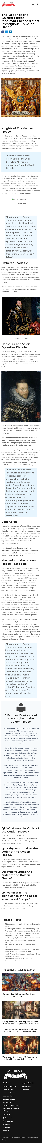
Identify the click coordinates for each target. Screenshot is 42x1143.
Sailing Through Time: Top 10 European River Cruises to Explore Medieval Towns (20, 1023)
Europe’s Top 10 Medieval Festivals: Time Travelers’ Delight (18, 995)
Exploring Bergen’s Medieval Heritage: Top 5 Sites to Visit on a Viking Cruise (20, 1030)
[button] (33, 4)
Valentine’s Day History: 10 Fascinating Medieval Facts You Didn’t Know (19, 1058)
